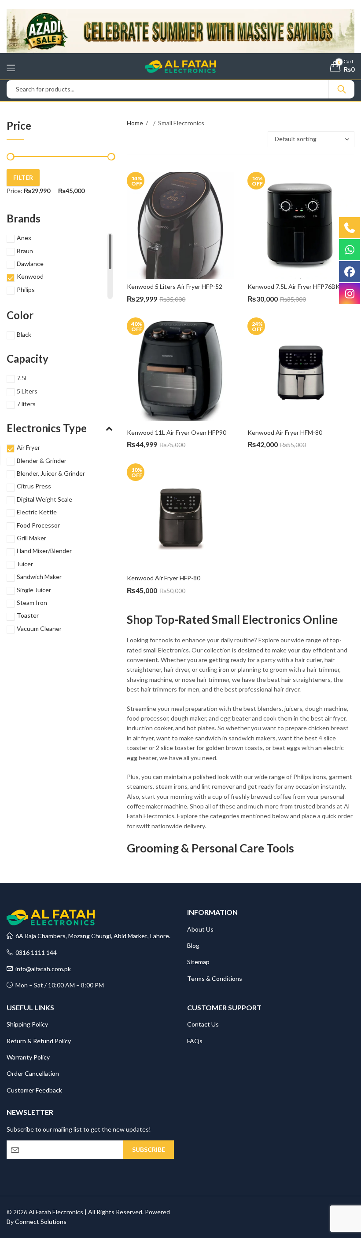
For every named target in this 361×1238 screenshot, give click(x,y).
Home (135, 123)
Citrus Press (34, 486)
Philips (26, 289)
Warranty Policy (28, 1057)
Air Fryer (28, 447)
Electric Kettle (37, 512)
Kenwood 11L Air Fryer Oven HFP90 (176, 432)
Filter (23, 177)
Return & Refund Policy (39, 1041)
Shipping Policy (27, 1024)
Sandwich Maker (39, 576)
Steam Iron (32, 602)
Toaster (28, 615)
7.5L (22, 378)
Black (24, 334)
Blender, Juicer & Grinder (51, 473)
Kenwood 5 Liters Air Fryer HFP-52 (174, 286)
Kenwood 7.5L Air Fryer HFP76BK (293, 286)
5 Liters (27, 391)
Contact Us (203, 1024)
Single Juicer (34, 590)
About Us (200, 929)
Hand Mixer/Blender (44, 550)
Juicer (25, 564)
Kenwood (30, 276)
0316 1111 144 (35, 952)
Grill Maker (31, 538)
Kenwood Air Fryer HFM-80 (284, 432)
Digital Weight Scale (44, 499)
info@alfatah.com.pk (42, 968)
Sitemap (198, 961)
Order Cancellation (33, 1073)
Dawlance (30, 263)
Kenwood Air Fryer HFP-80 (163, 578)
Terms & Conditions (214, 978)
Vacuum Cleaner (39, 628)
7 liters (26, 404)
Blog (193, 945)
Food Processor (38, 525)
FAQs (195, 1041)
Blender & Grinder (41, 460)
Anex (24, 237)
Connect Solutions (40, 1221)
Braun (25, 251)
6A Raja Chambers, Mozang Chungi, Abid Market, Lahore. (91, 935)
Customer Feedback (34, 1090)
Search (341, 89)
